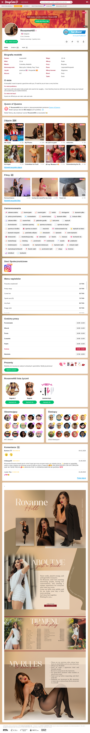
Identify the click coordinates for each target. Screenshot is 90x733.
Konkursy (49, 6)
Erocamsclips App (61, 6)
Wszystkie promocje (38, 6)
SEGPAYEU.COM (48, 725)
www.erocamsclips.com (26, 725)
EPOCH (42, 725)
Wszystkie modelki (7, 6)
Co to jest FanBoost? (79, 35)
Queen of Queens (54, 107)
